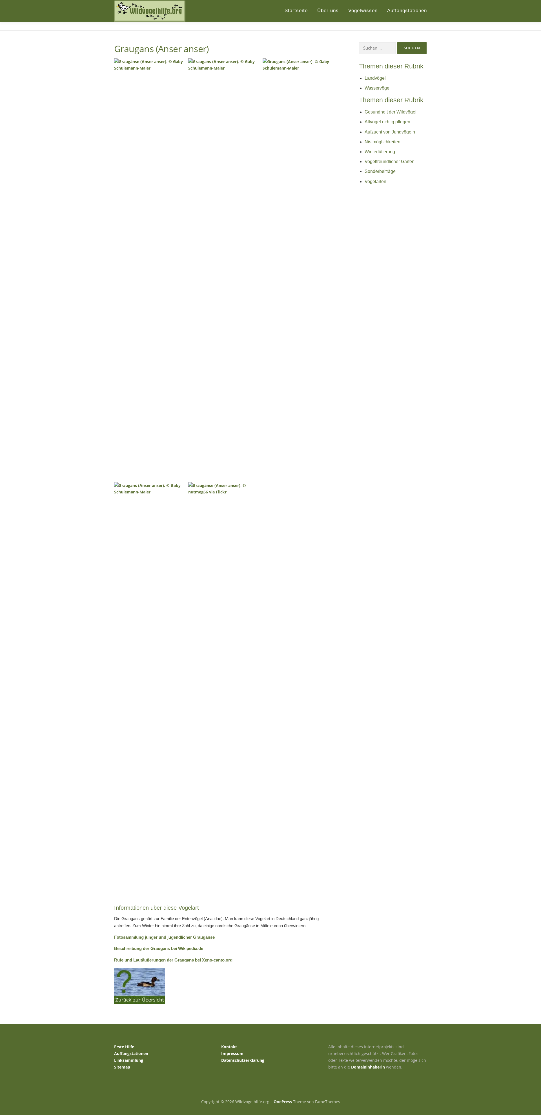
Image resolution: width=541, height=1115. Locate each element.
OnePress (283, 1101)
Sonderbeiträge (380, 171)
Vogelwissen (363, 10)
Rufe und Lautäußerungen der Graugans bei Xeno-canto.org (173, 960)
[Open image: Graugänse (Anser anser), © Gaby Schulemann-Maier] (150, 269)
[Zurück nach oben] (517, 1089)
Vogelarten (375, 181)
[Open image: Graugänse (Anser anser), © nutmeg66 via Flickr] (224, 693)
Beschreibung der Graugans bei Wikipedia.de (158, 948)
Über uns (328, 10)
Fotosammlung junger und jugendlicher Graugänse (164, 937)
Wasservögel (378, 88)
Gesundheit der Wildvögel (390, 112)
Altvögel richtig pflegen (387, 121)
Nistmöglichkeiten (382, 141)
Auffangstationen (407, 10)
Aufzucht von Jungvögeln (390, 132)
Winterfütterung (380, 151)
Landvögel (375, 78)
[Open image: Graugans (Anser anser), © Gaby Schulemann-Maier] (150, 693)
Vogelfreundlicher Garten (389, 161)
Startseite (296, 10)
